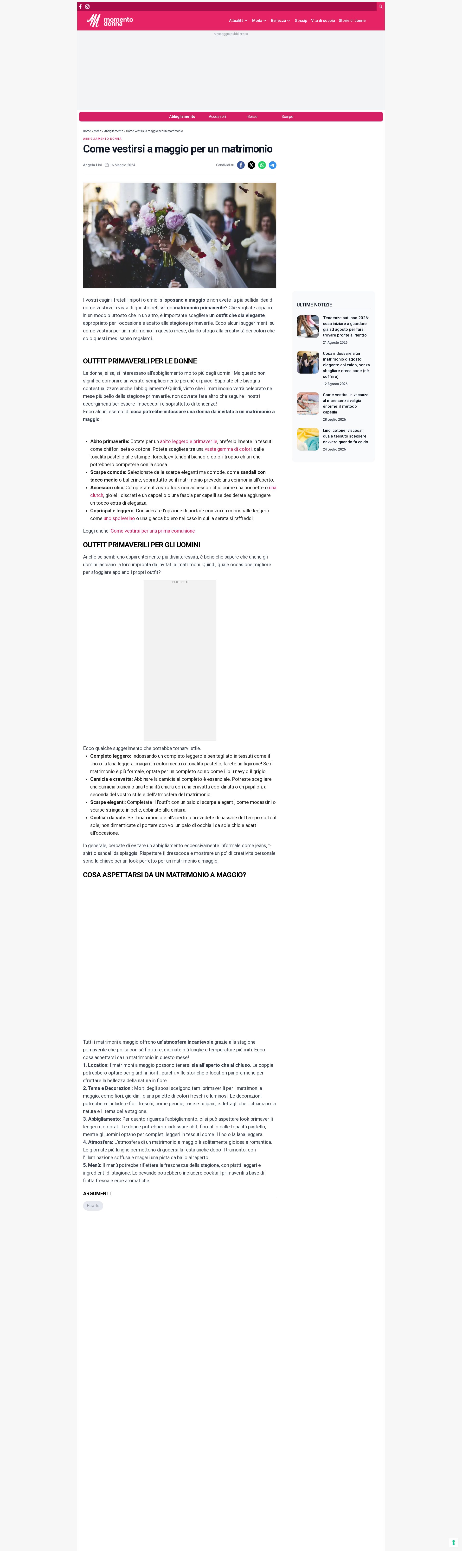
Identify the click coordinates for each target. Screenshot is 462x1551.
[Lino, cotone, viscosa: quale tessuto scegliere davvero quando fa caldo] (308, 440)
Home (87, 131)
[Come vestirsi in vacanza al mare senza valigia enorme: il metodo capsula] (308, 407)
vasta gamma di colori (228, 449)
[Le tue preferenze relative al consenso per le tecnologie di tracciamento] (453, 1542)
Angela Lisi (92, 165)
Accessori (217, 116)
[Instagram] (87, 6)
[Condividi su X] (251, 165)
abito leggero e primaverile (188, 441)
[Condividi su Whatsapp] (262, 165)
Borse (252, 116)
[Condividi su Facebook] (241, 165)
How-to (93, 1205)
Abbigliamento (182, 116)
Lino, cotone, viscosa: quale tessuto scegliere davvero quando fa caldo (345, 436)
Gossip (301, 20)
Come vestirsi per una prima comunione (153, 531)
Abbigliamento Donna (102, 138)
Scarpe (287, 116)
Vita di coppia (323, 20)
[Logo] (110, 20)
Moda (97, 131)
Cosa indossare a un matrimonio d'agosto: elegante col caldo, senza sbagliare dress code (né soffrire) (346, 365)
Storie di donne (352, 20)
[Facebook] (80, 6)
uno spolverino (119, 518)
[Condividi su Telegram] (272, 165)
